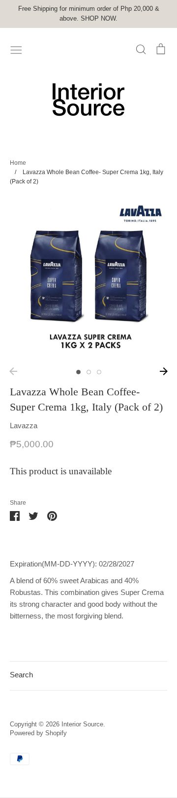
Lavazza (23, 425)
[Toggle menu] (16, 49)
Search (21, 674)
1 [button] (78, 372)
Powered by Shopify (38, 733)
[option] (88, 279)
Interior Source (82, 724)
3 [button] (99, 372)
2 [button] (89, 372)
